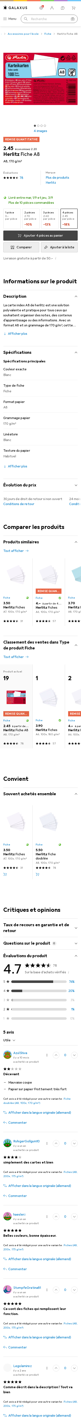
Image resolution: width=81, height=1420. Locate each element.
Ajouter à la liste (62, 247)
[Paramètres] (41, 8)
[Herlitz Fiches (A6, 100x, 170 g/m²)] (48, 592)
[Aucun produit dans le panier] (73, 8)
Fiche (47, 34)
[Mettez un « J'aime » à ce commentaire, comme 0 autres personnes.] (56, 1055)
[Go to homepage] (15, 8)
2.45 (8, 148)
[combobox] (9, 1040)
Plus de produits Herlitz (57, 178)
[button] (40, 200)
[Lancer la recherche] (26, 19)
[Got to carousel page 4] (45, 126)
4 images (40, 131)
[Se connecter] (52, 8)
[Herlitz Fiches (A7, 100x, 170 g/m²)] (16, 592)
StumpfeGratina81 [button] (27, 1288)
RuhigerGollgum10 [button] (26, 1141)
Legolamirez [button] (22, 1366)
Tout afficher (13, 551)
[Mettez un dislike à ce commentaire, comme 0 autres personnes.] (74, 1055)
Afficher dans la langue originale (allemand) (39, 1113)
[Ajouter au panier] (5, 874)
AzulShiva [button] (20, 1053)
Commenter (17, 1123)
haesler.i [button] (19, 1214)
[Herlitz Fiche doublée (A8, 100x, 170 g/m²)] (48, 842)
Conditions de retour (18, 504)
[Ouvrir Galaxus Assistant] (62, 8)
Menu (12, 19)
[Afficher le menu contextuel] (47, 1055)
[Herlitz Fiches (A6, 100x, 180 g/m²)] (48, 706)
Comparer (24, 247)
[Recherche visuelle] (73, 19)
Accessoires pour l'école (23, 34)
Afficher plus (17, 334)
